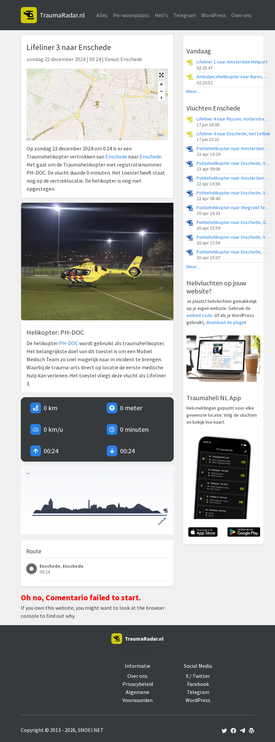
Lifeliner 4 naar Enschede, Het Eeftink (233, 134)
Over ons (241, 15)
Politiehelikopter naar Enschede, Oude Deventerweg (233, 252)
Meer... (193, 91)
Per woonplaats (131, 15)
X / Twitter (198, 676)
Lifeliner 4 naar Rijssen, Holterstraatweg (233, 119)
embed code (199, 315)
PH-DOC (68, 343)
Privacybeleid (137, 684)
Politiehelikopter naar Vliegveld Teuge (233, 208)
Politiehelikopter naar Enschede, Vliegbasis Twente (233, 163)
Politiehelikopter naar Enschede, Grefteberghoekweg (233, 222)
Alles (102, 15)
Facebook (198, 684)
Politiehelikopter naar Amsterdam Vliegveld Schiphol (233, 148)
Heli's (161, 15)
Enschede (116, 156)
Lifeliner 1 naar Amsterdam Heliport (232, 62)
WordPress (213, 15)
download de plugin (225, 322)
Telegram (184, 15)
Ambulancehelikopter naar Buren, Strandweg (233, 77)
